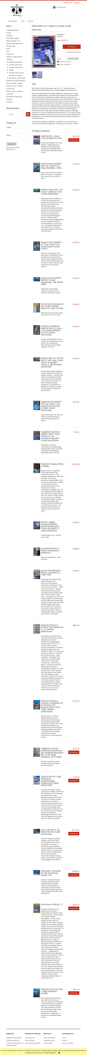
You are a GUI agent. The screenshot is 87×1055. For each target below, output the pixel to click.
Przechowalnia (48, 1043)
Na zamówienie (30, 1038)
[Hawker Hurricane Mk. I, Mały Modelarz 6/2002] (36, 992)
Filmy (8, 49)
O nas (64, 1038)
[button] (64, 62)
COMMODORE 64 (12, 30)
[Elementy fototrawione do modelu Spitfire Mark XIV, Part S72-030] (36, 307)
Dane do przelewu (67, 1043)
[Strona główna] (17, 11)
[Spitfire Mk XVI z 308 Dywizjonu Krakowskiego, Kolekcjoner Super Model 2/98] (36, 780)
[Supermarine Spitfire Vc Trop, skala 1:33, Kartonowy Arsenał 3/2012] (36, 246)
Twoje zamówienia (49, 1038)
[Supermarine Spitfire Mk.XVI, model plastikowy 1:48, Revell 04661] (36, 279)
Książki (8, 33)
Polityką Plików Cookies (49, 1050)
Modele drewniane (15, 67)
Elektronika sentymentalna (15, 81)
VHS (7, 51)
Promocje (9, 102)
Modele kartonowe (15, 65)
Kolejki (11, 70)
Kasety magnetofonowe (14, 43)
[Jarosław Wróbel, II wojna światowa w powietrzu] (36, 551)
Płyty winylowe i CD (13, 41)
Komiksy (9, 36)
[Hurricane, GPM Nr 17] (36, 908)
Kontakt (64, 1040)
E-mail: (8, 127)
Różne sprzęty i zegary (14, 83)
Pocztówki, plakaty (12, 38)
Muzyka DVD (10, 46)
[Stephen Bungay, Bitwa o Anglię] (36, 468)
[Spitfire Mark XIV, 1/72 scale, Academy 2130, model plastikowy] (36, 190)
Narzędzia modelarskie (17, 78)
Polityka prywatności (13, 1040)
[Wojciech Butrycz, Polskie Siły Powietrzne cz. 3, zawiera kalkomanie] (36, 629)
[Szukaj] (28, 114)
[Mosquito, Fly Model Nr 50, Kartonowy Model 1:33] (36, 872)
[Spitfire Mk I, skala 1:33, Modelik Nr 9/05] (36, 139)
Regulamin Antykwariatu (14, 1038)
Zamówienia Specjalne (14, 97)
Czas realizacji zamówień (32, 1043)
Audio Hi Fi (10, 54)
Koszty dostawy (30, 1040)
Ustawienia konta (49, 1040)
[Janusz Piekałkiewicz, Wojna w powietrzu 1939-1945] (36, 574)
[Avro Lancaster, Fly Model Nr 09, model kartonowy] (36, 831)
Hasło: (8, 135)
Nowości (9, 99)
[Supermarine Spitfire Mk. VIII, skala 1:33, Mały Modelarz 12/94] (36, 167)
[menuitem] (12, 21)
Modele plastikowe (15, 62)
